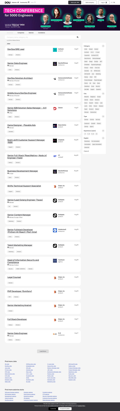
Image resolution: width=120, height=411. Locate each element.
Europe (98, 96)
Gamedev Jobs (51, 379)
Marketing (11, 221)
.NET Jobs (49, 369)
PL (114, 2)
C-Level (97, 52)
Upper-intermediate (96, 144)
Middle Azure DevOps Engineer (21, 93)
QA (90, 83)
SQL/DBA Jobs (72, 377)
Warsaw (97, 109)
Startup (86, 126)
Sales (10, 116)
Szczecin (91, 109)
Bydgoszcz (93, 96)
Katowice (97, 99)
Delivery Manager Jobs (53, 368)
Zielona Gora (93, 112)
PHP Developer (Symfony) (19, 291)
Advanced (86, 147)
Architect (86, 52)
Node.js (10, 162)
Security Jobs (72, 375)
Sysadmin (98, 89)
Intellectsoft (62, 229)
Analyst (10, 311)
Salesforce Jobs (73, 371)
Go (9, 206)
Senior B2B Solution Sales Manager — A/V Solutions (26, 108)
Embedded (86, 64)
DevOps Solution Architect (20, 78)
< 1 (85, 134)
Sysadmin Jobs (30, 375)
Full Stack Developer (17, 319)
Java (93, 74)
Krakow (96, 103)
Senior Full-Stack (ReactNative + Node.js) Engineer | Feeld (27, 156)
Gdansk (86, 99)
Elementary (87, 141)
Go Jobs (28, 381)
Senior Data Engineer (17, 63)
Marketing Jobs (51, 381)
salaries (12, 392)
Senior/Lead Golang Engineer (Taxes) (25, 199)
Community (23, 2)
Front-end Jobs (51, 377)
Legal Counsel (14, 277)
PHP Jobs (7, 371)
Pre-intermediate (95, 141)
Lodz (101, 103)
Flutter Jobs (50, 375)
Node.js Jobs (72, 366)
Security (10, 269)
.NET (101, 61)
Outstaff (93, 123)
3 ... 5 (93, 134)
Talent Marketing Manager (19, 245)
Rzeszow (101, 106)
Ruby (94, 83)
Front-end (97, 67)
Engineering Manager (96, 64)
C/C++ (92, 52)
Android (96, 49)
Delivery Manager (96, 58)
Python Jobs (8, 369)
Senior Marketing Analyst (19, 305)
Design (90, 61)
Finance (86, 67)
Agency (91, 126)
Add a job (73, 2)
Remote (18, 55)
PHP (10, 297)
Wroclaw (86, 112)
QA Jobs (7, 364)
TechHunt (61, 260)
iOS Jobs (28, 368)
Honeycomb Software (65, 78)
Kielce (85, 103)
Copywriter (86, 55)
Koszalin (91, 103)
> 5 (96, 134)
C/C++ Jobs (29, 373)
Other (91, 77)
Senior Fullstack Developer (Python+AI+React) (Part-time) (22, 230)
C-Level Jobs (50, 364)
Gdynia (91, 99)
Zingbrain (61, 140)
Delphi (85, 61)
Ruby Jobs (29, 371)
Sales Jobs (7, 381)
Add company (90, 2)
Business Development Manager (22, 171)
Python (10, 340)
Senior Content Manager (19, 214)
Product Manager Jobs (74, 368)
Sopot (85, 109)
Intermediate (87, 144)
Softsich (61, 49)
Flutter (91, 67)
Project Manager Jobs (74, 369)
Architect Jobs (30, 379)
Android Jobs (29, 369)
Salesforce (86, 86)
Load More (43, 351)
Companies (21, 33)
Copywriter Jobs (51, 366)
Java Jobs (7, 368)
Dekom (60, 107)
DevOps (10, 55)
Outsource (86, 123)
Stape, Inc (61, 185)
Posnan (95, 106)
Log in (103, 2)
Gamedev (11, 131)
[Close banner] (119, 5)
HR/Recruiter (97, 70)
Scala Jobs (71, 373)
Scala (92, 86)
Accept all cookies (65, 408)
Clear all (86, 151)
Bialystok (86, 96)
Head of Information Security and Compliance (23, 261)
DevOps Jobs (8, 366)
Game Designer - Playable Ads (21, 125)
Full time (92, 119)
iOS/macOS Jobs (73, 364)
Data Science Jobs (10, 373)
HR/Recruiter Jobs (31, 364)
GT (59, 155)
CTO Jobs (7, 375)
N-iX (59, 333)
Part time (98, 119)
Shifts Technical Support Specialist (24, 185)
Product (99, 123)
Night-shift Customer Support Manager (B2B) (26, 141)
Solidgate (61, 199)
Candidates (41, 33)
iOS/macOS (87, 74)
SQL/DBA (86, 89)
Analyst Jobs (8, 377)
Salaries (14, 2)
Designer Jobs (8, 379)
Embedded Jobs (30, 366)
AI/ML (10, 69)
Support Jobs (72, 379)
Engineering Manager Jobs (54, 371)
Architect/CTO (94, 55)
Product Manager (88, 80)
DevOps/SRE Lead (15, 49)
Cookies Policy (81, 406)
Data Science (87, 58)
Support (10, 147)
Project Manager (98, 80)
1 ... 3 (89, 134)
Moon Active (62, 125)
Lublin (85, 106)
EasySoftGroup (63, 63)
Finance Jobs (50, 373)
